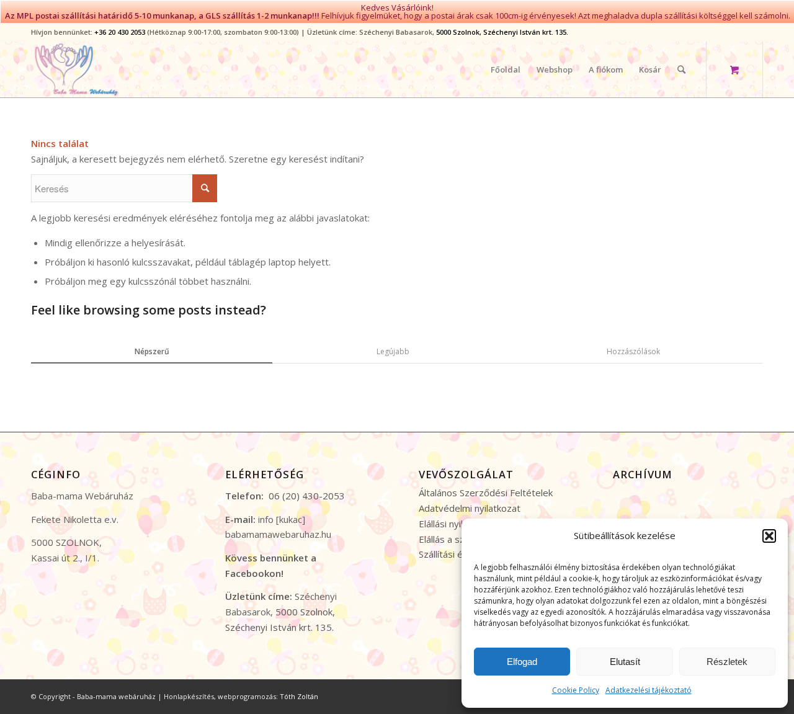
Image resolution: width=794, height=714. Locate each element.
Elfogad (522, 661)
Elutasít (625, 661)
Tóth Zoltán (299, 696)
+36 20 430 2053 (119, 32)
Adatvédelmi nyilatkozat (469, 508)
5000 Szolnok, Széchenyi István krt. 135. (502, 32)
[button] (769, 536)
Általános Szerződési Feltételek (486, 492)
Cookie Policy (575, 690)
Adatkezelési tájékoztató (648, 690)
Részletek (727, 661)
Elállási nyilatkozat (457, 523)
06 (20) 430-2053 (307, 495)
